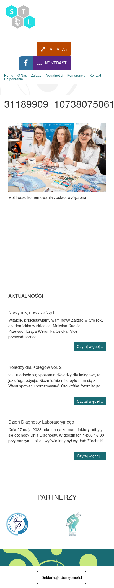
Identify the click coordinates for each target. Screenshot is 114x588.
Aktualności (54, 75)
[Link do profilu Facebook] (26, 63)
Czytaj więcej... (90, 346)
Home (8, 75)
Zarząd (36, 75)
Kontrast (56, 63)
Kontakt (95, 75)
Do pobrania (13, 79)
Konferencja (76, 75)
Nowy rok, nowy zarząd (31, 312)
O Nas (22, 75)
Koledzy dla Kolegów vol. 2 (35, 367)
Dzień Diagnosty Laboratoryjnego (41, 422)
